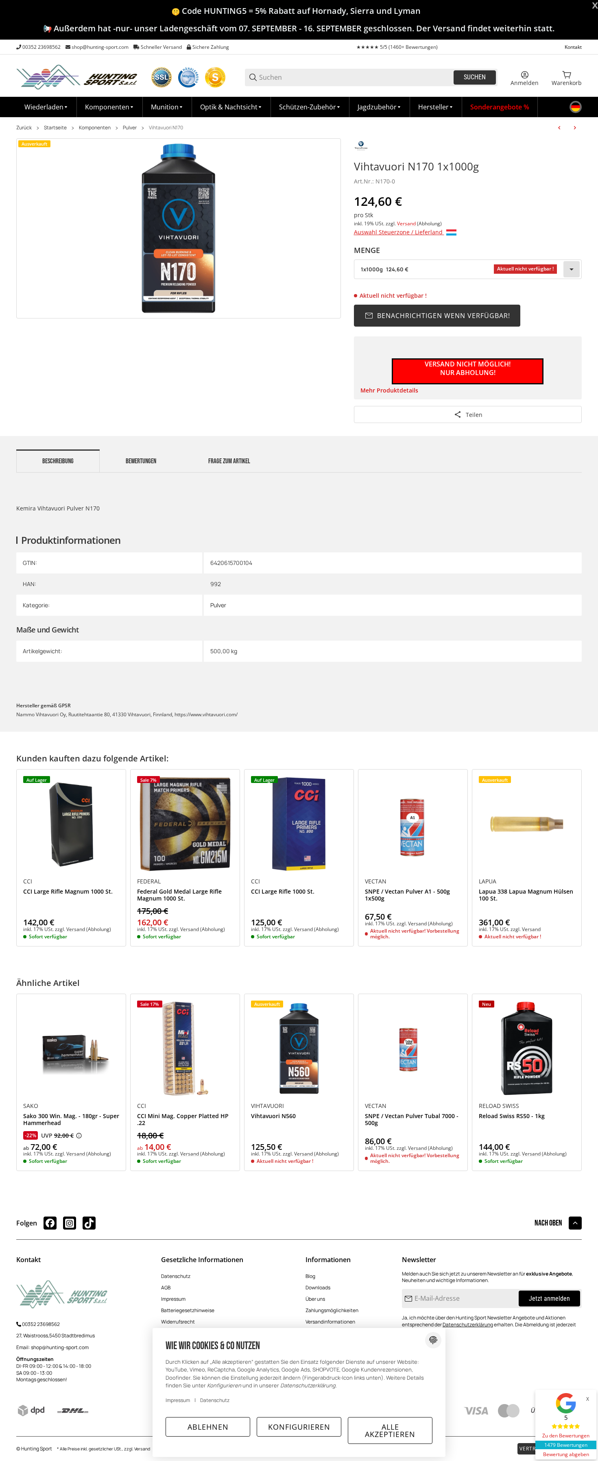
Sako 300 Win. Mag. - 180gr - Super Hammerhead (71, 1120)
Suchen (475, 77)
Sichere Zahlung (210, 47)
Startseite (55, 127)
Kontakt (573, 47)
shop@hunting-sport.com (100, 47)
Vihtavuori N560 (273, 1116)
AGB (165, 1287)
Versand (407, 223)
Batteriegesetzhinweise (187, 1310)
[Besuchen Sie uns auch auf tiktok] (89, 1223)
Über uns (315, 1298)
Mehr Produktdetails (389, 390)
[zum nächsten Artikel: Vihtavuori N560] (575, 128)
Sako (30, 1106)
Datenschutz (175, 1276)
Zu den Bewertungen (565, 1435)
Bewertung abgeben (566, 1454)
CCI (27, 881)
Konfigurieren (299, 1427)
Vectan (375, 881)
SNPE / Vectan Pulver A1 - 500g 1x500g (407, 895)
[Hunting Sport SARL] (77, 77)
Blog (310, 1276)
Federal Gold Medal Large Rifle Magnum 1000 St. (179, 895)
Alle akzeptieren (390, 1430)
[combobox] (468, 269)
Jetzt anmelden (549, 1298)
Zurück (24, 127)
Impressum (173, 1298)
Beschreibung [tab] (58, 461)
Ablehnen (208, 1427)
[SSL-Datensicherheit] (161, 77)
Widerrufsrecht (178, 1321)
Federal (149, 881)
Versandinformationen (330, 1321)
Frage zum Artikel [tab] (229, 461)
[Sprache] (576, 107)
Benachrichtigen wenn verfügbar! (443, 315)
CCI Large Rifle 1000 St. (282, 891)
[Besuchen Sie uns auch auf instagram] (69, 1223)
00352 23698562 (41, 47)
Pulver (130, 127)
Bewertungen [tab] (141, 461)
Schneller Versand (161, 47)
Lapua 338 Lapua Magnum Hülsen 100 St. (526, 895)
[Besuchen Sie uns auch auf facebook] (50, 1223)
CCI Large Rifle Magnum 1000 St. (68, 891)
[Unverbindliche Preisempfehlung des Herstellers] (79, 1135)
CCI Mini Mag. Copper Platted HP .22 (183, 1120)
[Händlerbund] (188, 77)
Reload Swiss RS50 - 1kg (512, 1116)
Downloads (318, 1287)
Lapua (487, 881)
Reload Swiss (499, 1106)
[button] (436, 107)
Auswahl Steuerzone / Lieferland (399, 232)
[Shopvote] (215, 77)
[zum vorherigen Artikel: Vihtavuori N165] (559, 128)
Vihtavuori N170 (166, 127)
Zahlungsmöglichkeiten (332, 1310)
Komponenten (95, 127)
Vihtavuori (267, 1106)
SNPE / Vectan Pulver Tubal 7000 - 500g (411, 1120)
